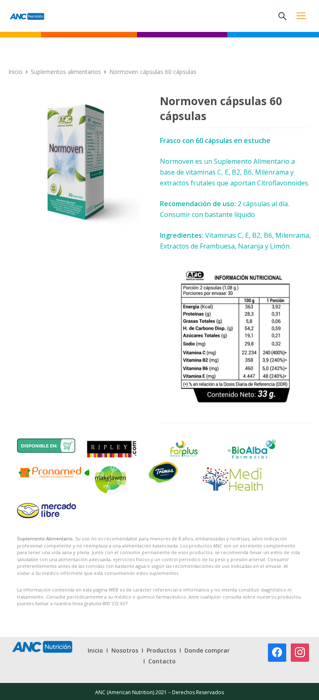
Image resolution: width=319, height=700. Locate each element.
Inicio (15, 72)
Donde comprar (207, 650)
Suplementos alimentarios (66, 72)
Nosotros (124, 650)
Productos (161, 650)
